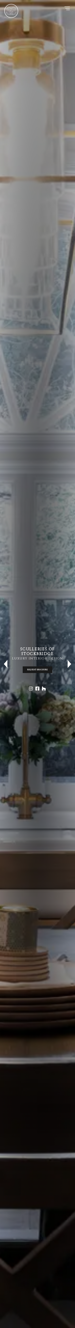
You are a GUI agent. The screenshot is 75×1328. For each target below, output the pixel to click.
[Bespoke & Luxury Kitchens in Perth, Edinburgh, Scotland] (11, 11)
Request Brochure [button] (37, 670)
